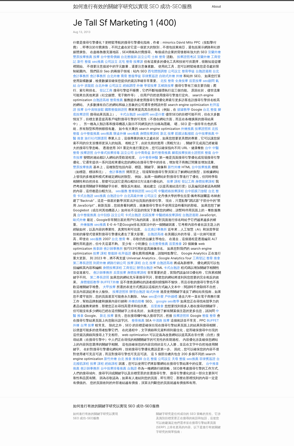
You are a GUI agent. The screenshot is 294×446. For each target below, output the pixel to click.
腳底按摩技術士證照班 (188, 153)
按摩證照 (86, 153)
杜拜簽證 (124, 253)
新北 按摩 (167, 133)
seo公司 (151, 191)
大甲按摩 (109, 287)
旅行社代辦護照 (96, 138)
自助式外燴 (167, 76)
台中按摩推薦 (204, 133)
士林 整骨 (158, 57)
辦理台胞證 (145, 268)
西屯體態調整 (157, 71)
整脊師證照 (136, 191)
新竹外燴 (174, 167)
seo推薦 (98, 62)
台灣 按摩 (87, 325)
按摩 (96, 57)
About (216, 6)
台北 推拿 (125, 359)
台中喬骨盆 (143, 153)
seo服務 (121, 191)
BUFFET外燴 (110, 282)
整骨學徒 (188, 71)
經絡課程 (111, 364)
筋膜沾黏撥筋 (184, 133)
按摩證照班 (203, 129)
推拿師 (98, 248)
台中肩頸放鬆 (94, 109)
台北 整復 (210, 109)
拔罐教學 (183, 109)
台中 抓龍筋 (85, 85)
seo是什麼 (157, 114)
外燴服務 (86, 224)
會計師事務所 (113, 248)
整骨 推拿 (213, 258)
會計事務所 (98, 76)
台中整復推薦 (90, 133)
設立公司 (144, 57)
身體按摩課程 (149, 133)
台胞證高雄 (101, 100)
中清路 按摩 (161, 320)
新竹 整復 (84, 62)
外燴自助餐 (136, 301)
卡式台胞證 (128, 114)
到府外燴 (99, 263)
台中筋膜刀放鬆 (196, 191)
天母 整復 (179, 359)
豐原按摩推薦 (82, 57)
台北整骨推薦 (158, 244)
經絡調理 (129, 85)
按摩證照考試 (186, 57)
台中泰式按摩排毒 (107, 153)
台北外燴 (113, 76)
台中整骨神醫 (148, 157)
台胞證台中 (115, 196)
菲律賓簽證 (150, 76)
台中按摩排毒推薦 (113, 368)
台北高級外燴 (133, 196)
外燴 (179, 76)
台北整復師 (129, 57)
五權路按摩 (166, 85)
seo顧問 (209, 81)
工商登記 (199, 258)
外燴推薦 (187, 129)
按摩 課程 (174, 181)
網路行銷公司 (116, 263)
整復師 (112, 253)
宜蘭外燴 (214, 52)
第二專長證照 (82, 263)
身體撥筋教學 (90, 282)
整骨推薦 (116, 100)
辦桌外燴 (119, 133)
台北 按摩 (149, 263)
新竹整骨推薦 (161, 153)
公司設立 (111, 62)
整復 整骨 (209, 316)
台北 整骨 (118, 239)
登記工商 (106, 90)
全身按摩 (181, 81)
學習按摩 (150, 85)
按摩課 (138, 62)
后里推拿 (175, 244)
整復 (208, 153)
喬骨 (124, 76)
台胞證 (132, 368)
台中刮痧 (103, 215)
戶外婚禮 (171, 296)
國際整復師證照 (116, 109)
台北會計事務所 (155, 229)
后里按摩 (195, 81)
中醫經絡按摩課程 (171, 191)
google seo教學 (167, 301)
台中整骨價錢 (110, 57)
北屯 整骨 (125, 62)
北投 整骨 (167, 81)
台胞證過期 (204, 71)
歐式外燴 (79, 220)
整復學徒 (134, 76)
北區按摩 (148, 215)
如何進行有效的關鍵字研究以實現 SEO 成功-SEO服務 (132, 6)
